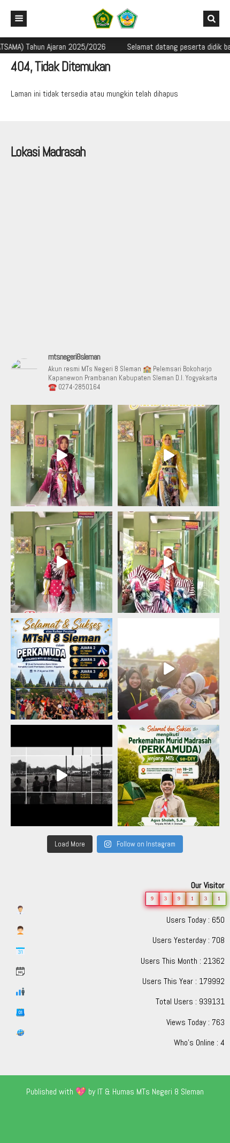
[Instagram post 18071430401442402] (168, 775)
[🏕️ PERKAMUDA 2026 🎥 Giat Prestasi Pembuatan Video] (61, 775)
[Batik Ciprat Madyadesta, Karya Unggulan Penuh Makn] (61, 455)
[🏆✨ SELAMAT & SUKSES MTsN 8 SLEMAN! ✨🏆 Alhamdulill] (61, 669)
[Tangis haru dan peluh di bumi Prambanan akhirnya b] (168, 669)
